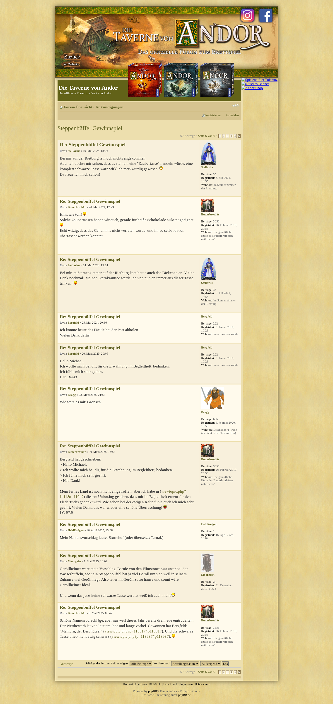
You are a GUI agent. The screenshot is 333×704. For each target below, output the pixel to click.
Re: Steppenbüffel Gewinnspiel (92, 144)
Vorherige (66, 664)
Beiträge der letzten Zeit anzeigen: (107, 663)
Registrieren (213, 115)
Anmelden (232, 115)
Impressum (186, 684)
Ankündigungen (109, 107)
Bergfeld (73, 322)
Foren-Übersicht (78, 107)
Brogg (72, 394)
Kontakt (128, 684)
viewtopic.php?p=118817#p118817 (133, 631)
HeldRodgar (76, 530)
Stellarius (74, 151)
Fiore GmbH (170, 684)
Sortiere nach (162, 663)
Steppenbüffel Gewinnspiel (90, 128)
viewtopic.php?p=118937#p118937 (140, 636)
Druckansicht (228, 105)
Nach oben (237, 194)
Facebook (141, 684)
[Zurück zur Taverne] (71, 59)
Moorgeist (74, 561)
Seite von (206, 136)
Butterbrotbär (77, 207)
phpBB (152, 691)
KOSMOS (155, 684)
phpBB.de (184, 695)
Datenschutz (202, 684)
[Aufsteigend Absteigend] (214, 663)
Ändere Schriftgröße (235, 105)
